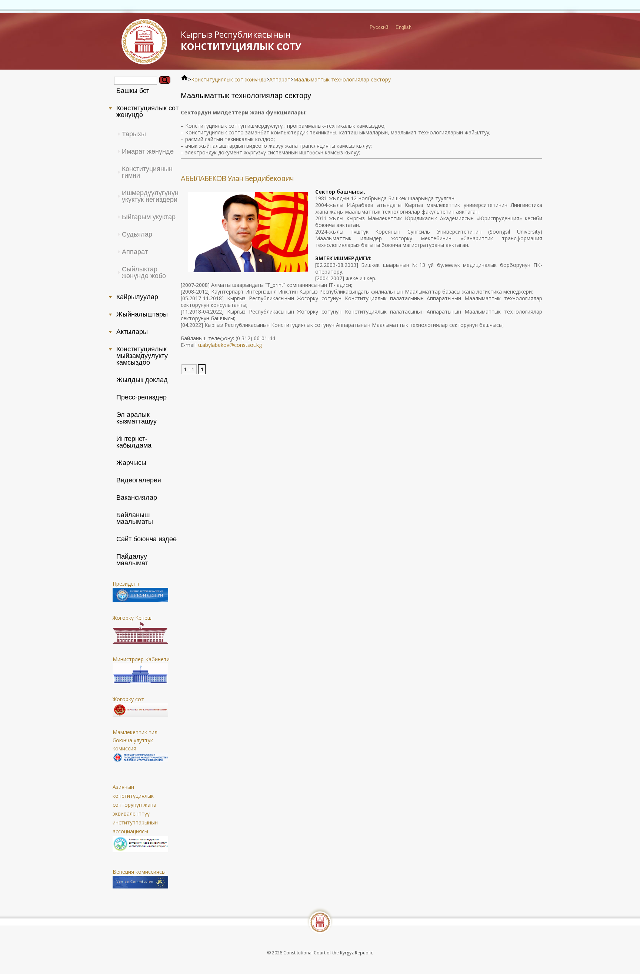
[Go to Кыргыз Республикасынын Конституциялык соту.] (184, 79)
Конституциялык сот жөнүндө (228, 79)
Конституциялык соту (241, 41)
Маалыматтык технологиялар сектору (342, 79)
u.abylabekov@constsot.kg (230, 344)
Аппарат (279, 79)
